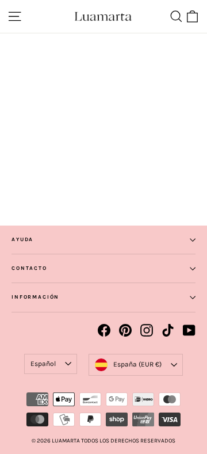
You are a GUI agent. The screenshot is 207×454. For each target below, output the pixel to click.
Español (43, 364)
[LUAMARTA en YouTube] (189, 330)
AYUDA (22, 239)
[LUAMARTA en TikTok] (168, 330)
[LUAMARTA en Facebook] (104, 330)
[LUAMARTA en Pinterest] (125, 330)
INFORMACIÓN (35, 297)
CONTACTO (29, 268)
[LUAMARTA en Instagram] (146, 330)
